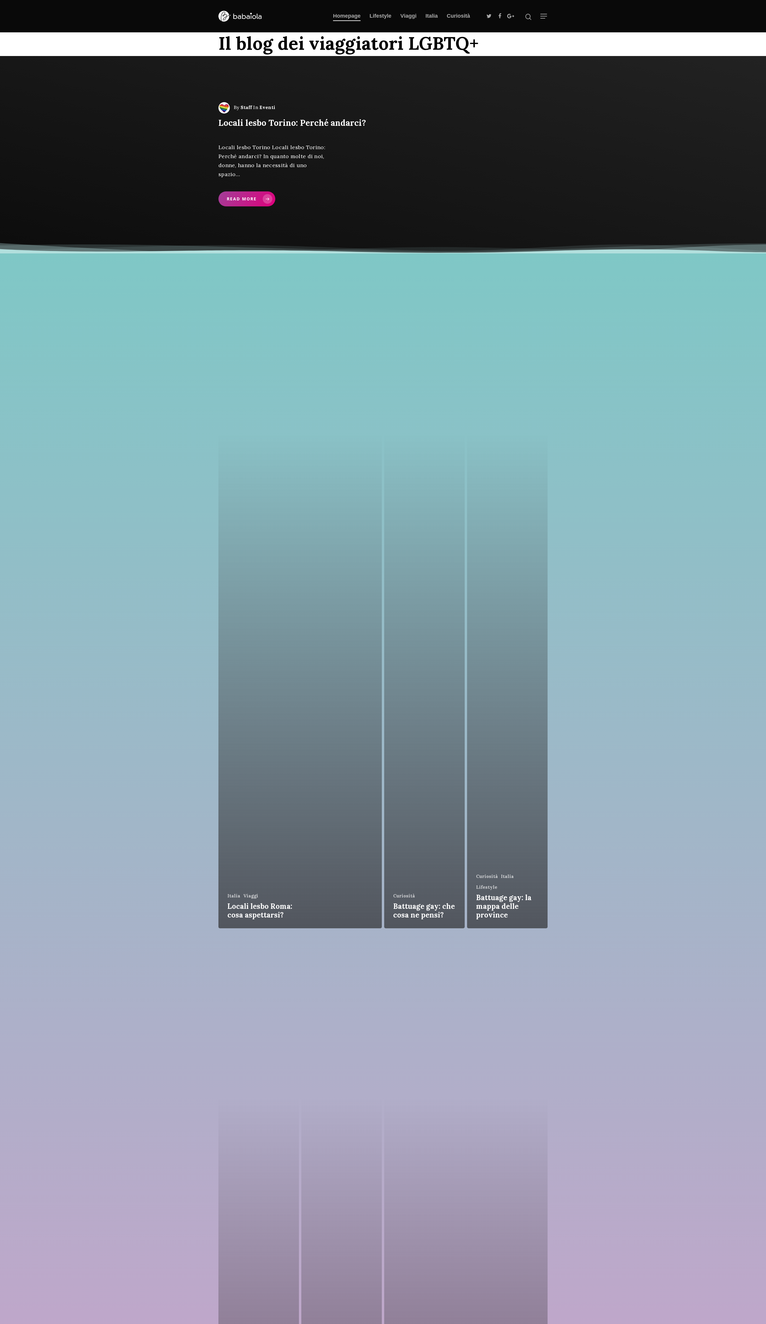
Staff (246, 107)
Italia (431, 16)
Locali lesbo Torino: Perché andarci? (292, 122)
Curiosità (458, 16)
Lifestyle (380, 16)
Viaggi (408, 16)
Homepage (347, 16)
